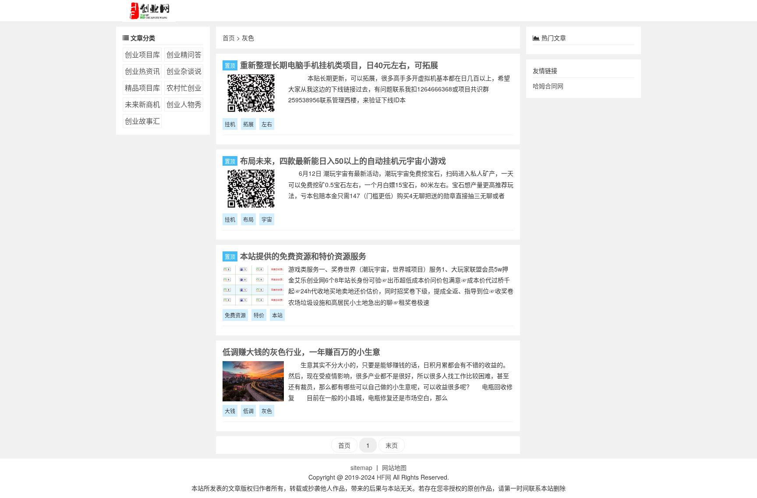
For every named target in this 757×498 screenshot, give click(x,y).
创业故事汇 (142, 121)
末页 (392, 445)
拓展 (248, 124)
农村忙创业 (184, 88)
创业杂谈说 (184, 71)
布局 (248, 219)
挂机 (230, 124)
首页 (229, 37)
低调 (248, 410)
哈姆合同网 (548, 85)
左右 (267, 124)
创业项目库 (142, 54)
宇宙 (267, 219)
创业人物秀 (184, 104)
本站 (277, 315)
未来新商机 (142, 104)
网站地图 (394, 467)
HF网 (384, 477)
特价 (259, 315)
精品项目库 (142, 88)
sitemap (361, 467)
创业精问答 (184, 54)
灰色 (267, 410)
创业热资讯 (142, 71)
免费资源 (235, 315)
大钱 (230, 410)
